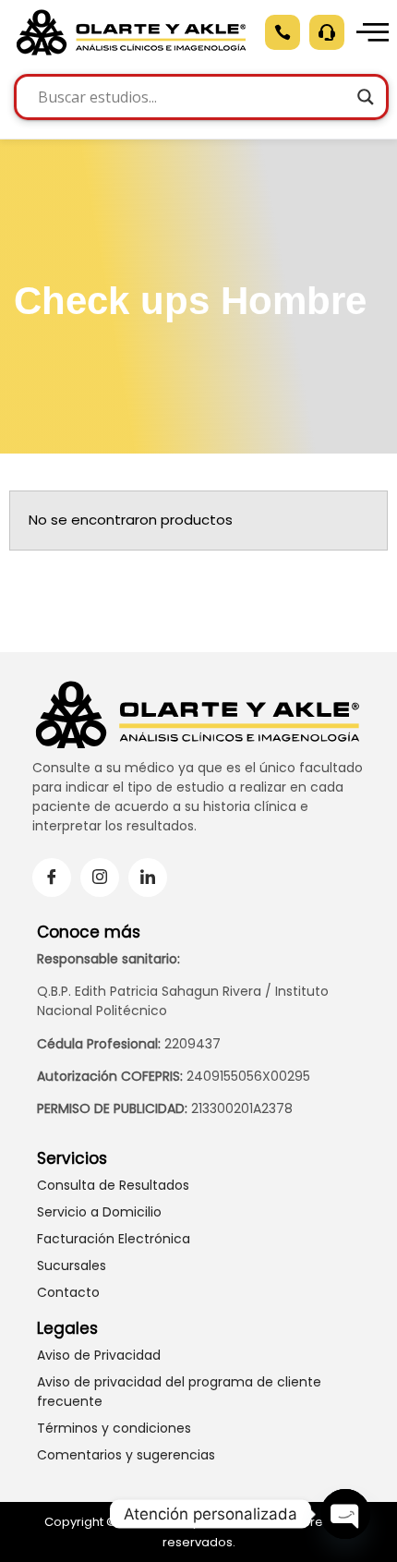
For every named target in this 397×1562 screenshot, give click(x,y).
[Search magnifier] (366, 97)
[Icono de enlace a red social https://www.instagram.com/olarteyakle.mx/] (99, 877)
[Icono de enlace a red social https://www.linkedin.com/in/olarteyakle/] (147, 877)
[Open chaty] (345, 1514)
